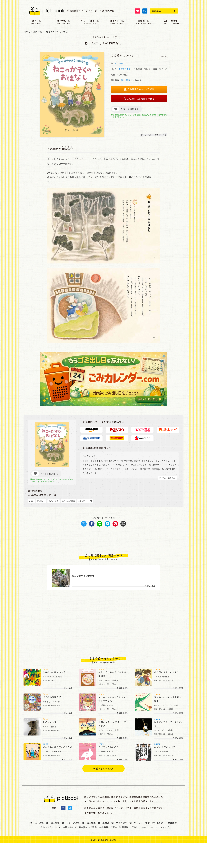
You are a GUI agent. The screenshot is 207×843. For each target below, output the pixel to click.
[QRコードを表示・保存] (123, 524)
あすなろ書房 (125, 68)
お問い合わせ (170, 20)
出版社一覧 (143, 20)
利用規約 (123, 827)
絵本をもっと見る (105, 768)
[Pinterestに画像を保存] (115, 524)
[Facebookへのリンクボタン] (63, 808)
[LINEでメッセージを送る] (99, 524)
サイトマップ (162, 827)
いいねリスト (158, 822)
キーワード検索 (142, 822)
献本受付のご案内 (88, 827)
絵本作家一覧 (117, 20)
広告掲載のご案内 (108, 827)
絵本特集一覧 (63, 20)
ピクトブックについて (49, 827)
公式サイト (84, 501)
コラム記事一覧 (124, 822)
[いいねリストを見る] (137, 11)
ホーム (33, 822)
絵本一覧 (36, 20)
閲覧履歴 (172, 822)
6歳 (122, 80)
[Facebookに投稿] (91, 524)
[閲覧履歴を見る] (144, 11)
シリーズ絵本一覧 (90, 20)
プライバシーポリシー (142, 827)
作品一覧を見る (169, 477)
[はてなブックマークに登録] (107, 524)
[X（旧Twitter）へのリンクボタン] (70, 808)
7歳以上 (129, 80)
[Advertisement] (103, 623)
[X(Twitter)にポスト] (84, 524)
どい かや (119, 63)
